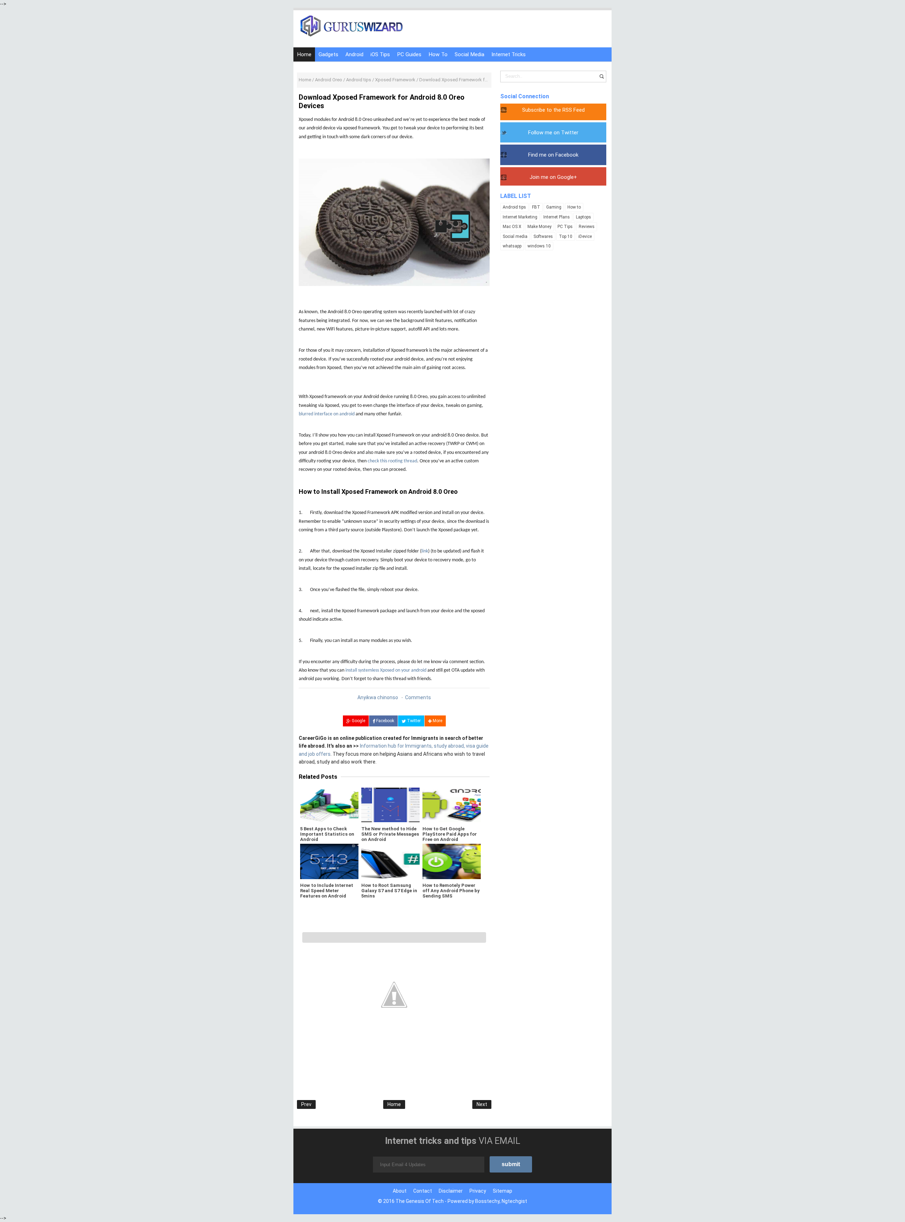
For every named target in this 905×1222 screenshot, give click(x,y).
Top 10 (565, 236)
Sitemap (502, 1191)
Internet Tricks (508, 54)
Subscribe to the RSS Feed (553, 110)
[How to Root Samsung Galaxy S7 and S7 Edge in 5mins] (390, 861)
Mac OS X (512, 226)
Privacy (477, 1191)
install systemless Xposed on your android (385, 670)
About (400, 1191)
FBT (536, 207)
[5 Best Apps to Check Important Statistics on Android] (329, 805)
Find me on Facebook (553, 155)
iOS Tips (380, 54)
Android (354, 54)
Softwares (543, 236)
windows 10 (539, 246)
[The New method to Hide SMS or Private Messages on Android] (390, 805)
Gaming (553, 207)
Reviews (587, 226)
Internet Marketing (520, 217)
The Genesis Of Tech (420, 1201)
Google (358, 720)
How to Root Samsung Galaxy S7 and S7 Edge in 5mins (389, 891)
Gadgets (328, 54)
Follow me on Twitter (553, 132)
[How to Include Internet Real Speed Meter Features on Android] (329, 861)
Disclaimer (451, 1191)
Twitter (413, 720)
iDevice (585, 236)
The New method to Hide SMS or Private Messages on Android (390, 834)
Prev (306, 1104)
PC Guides (409, 54)
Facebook (384, 720)
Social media (515, 236)
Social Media (469, 54)
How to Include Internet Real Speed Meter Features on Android (326, 891)
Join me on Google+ (553, 177)
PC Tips (565, 226)
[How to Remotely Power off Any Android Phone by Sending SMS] (451, 861)
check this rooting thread (392, 461)
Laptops (583, 217)
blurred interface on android (327, 414)
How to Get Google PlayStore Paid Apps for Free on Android (449, 834)
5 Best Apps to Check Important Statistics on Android (327, 834)
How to (574, 207)
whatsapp (512, 246)
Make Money (539, 226)
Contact (422, 1191)
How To (438, 54)
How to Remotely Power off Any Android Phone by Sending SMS (451, 891)
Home (304, 54)
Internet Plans (556, 217)
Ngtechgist (514, 1201)
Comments (418, 697)
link (424, 551)
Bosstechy (487, 1201)
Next (482, 1104)
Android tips (514, 207)
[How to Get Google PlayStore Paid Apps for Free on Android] (451, 805)
